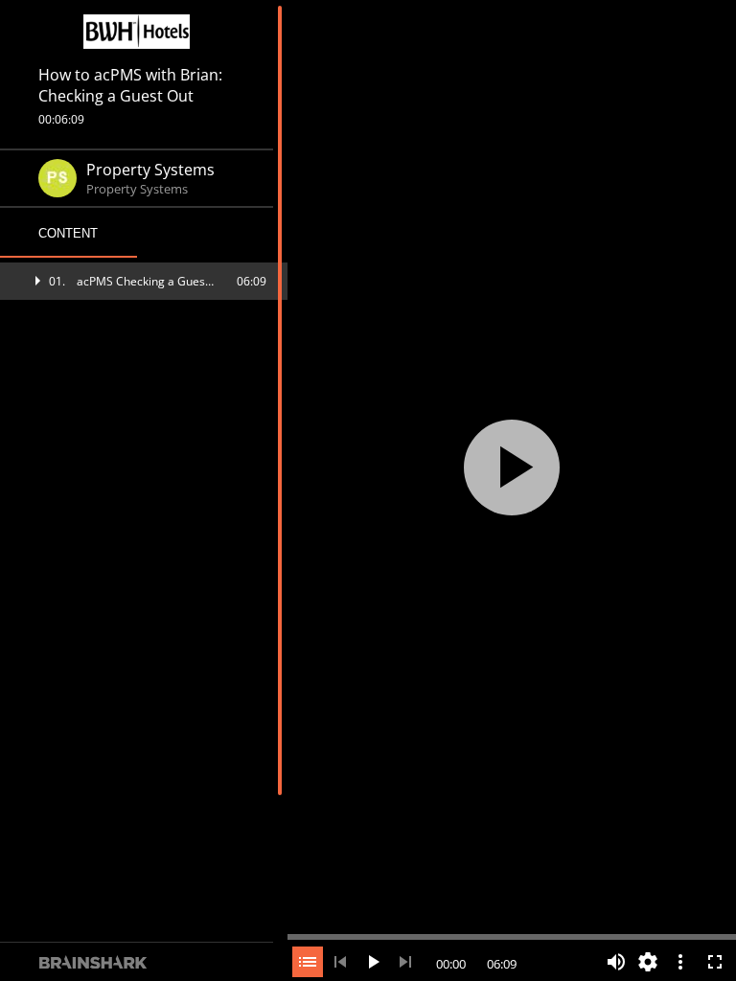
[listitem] (144, 281)
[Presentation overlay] (512, 467)
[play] (512, 467)
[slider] (512, 935)
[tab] (68, 234)
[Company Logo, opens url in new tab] (137, 31)
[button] (144, 281)
